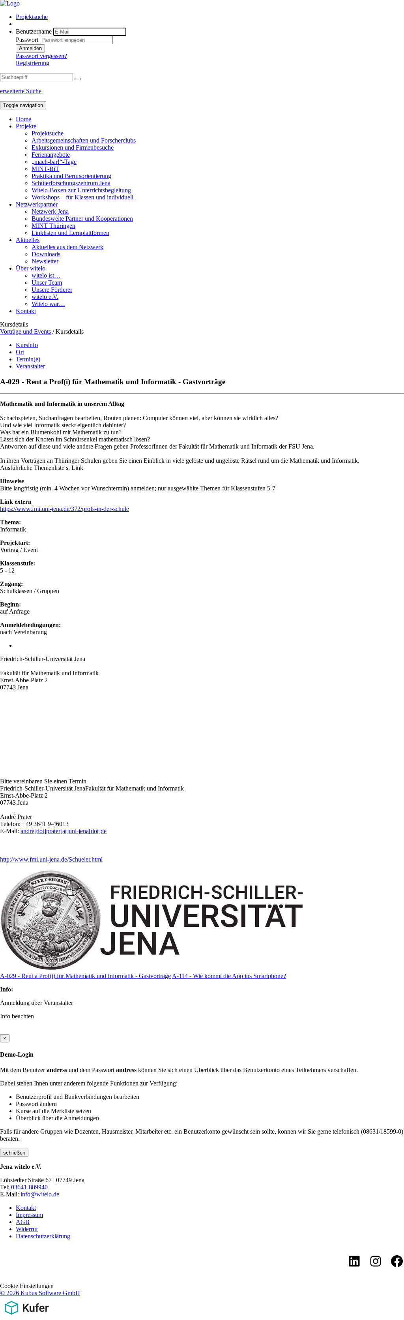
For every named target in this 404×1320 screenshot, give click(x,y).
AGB (23, 1222)
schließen (14, 1153)
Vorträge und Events (25, 331)
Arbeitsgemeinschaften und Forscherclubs (84, 140)
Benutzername (34, 31)
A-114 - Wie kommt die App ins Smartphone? (229, 976)
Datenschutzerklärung (43, 1236)
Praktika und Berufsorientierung (71, 176)
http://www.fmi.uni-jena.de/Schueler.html (51, 859)
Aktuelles (27, 240)
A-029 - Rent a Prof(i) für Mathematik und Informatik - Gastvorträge (85, 976)
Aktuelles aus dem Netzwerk (67, 247)
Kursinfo (27, 345)
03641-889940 (29, 1187)
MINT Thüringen (53, 225)
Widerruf (27, 1229)
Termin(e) (28, 359)
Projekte (26, 126)
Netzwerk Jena (50, 211)
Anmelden (30, 48)
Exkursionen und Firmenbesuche (73, 147)
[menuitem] (210, 17)
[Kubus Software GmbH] (26, 1316)
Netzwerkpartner (37, 204)
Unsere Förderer (52, 289)
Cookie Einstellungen (27, 1285)
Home (23, 119)
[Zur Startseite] (10, 3)
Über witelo (30, 268)
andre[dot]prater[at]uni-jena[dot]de (64, 831)
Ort (20, 352)
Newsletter (45, 261)
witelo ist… (46, 275)
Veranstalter (30, 366)
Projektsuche (32, 16)
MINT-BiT (45, 168)
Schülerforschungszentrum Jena (71, 183)
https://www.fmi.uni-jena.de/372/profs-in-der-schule (64, 508)
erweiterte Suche (20, 91)
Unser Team (47, 282)
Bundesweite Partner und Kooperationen (82, 218)
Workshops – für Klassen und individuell (82, 197)
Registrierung (32, 63)
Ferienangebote (51, 154)
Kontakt (26, 311)
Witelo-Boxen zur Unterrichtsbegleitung (81, 190)
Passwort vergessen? (41, 56)
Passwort (27, 39)
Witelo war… (48, 303)
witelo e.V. (45, 296)
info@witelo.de (40, 1194)
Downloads (46, 254)
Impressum (29, 1214)
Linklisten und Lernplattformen (70, 232)
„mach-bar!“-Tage (54, 161)
